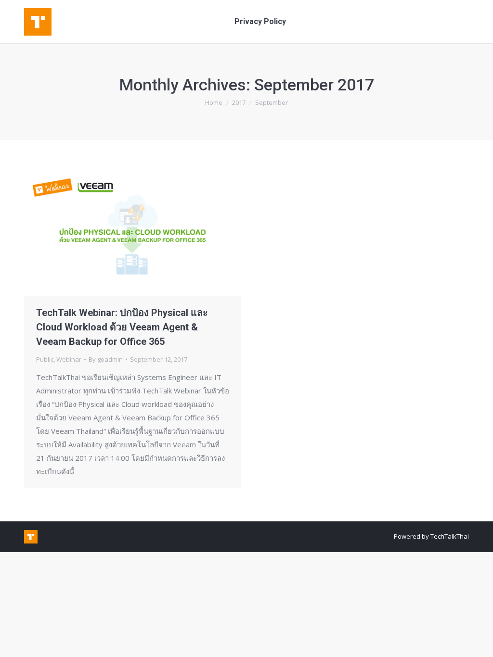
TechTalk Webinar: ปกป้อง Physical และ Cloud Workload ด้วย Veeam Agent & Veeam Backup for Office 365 (122, 327)
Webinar (68, 359)
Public (44, 359)
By (106, 359)
